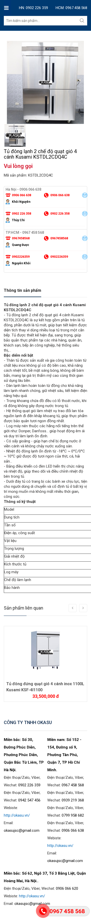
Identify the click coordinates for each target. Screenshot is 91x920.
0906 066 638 (73, 830)
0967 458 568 (73, 785)
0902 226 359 (29, 785)
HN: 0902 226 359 (33, 8)
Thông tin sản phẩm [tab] (22, 290)
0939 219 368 (73, 800)
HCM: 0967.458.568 (71, 8)
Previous (7, 113)
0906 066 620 (67, 888)
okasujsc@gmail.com (21, 830)
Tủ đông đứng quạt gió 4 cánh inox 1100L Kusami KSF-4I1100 (45, 686)
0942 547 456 (29, 800)
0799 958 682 (73, 815)
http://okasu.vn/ (17, 815)
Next (83, 113)
